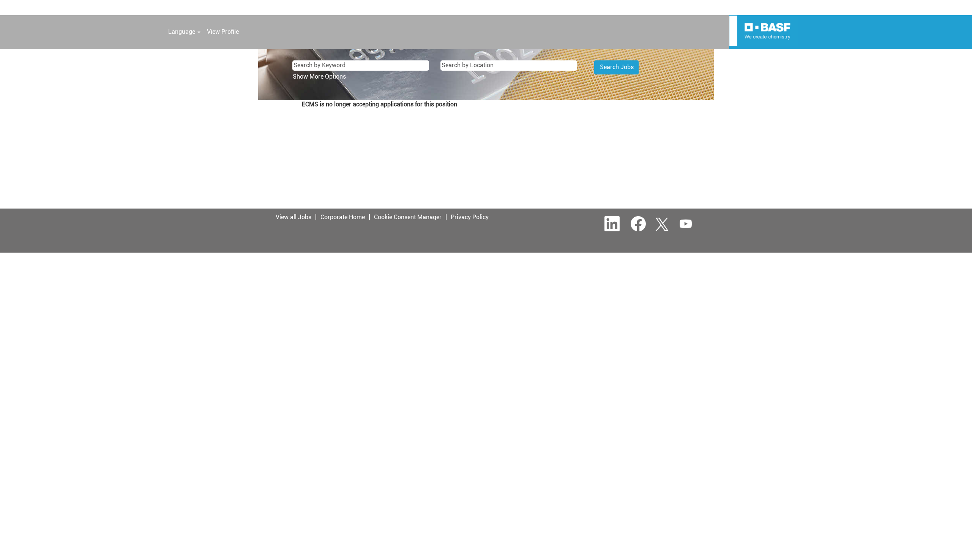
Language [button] (182, 31)
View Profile (223, 31)
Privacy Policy (470, 217)
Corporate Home (342, 217)
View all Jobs (293, 217)
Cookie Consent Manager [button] (408, 217)
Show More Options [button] (319, 76)
